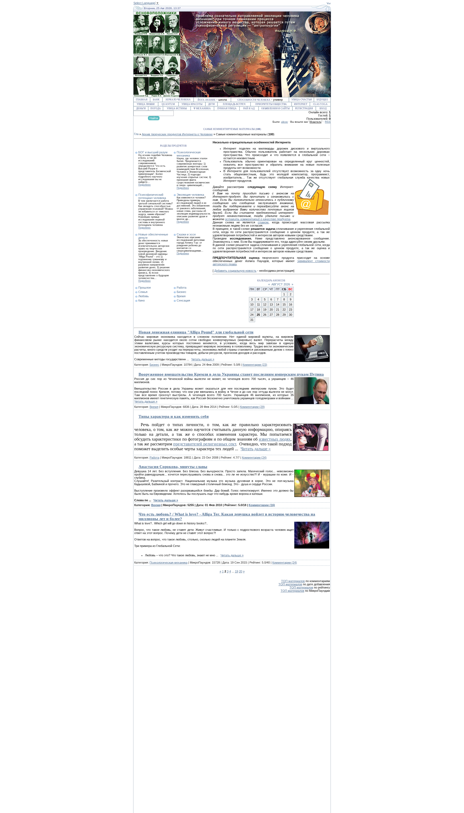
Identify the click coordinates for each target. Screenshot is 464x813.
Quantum (168, 104)
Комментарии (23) (254, 364)
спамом (263, 222)
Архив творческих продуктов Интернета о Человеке (177, 134)
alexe (284, 121)
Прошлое (144, 287)
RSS (328, 121)
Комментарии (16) (262, 505)
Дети (211, 104)
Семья (142, 291)
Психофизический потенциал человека (152, 196)
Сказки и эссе (186, 234)
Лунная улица (227, 108)
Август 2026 (280, 284)
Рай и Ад (249, 108)
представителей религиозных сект (204, 444)
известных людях (275, 439)
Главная (141, 99)
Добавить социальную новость (235, 270)
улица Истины (177, 108)
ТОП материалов (293, 581)
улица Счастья (301, 99)
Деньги (141, 108)
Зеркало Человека (178, 99)
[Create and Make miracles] (329, 3)
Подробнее (144, 184)
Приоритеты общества (271, 104)
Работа (181, 287)
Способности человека (253, 100)
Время (181, 296)
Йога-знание (207, 100)
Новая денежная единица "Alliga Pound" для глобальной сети (196, 332)
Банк (156, 99)
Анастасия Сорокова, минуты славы (173, 466)
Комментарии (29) (252, 406)
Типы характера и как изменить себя (174, 416)
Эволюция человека (190, 194)
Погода (155, 108)
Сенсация (183, 300)
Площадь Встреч (234, 104)
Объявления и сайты (275, 108)
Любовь (143, 296)
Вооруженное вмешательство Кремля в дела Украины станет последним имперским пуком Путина (231, 374)
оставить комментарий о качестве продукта (257, 219)
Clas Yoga (320, 104)
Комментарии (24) (254, 457)
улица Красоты (192, 104)
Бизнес (181, 291)
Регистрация (304, 108)
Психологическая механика (189, 154)
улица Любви (146, 104)
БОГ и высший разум (153, 152)
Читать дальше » (202, 359)
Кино (141, 300)
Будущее (322, 99)
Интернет (300, 104)
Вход (323, 108)
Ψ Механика (202, 108)
